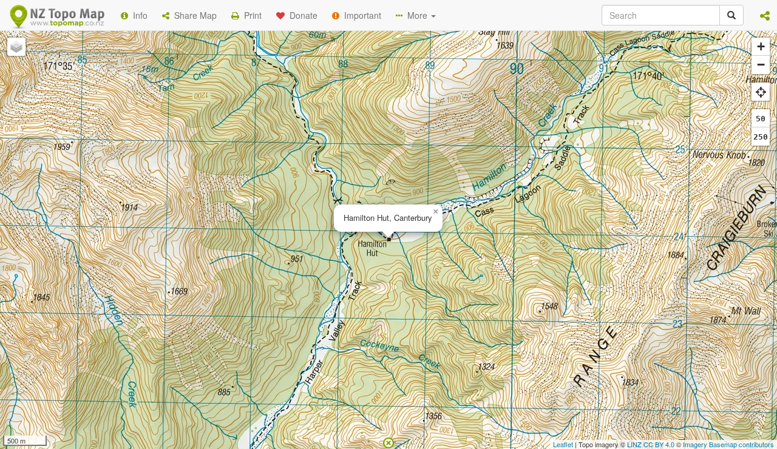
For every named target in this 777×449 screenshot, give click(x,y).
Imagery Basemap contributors (728, 444)
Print (250, 15)
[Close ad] (388, 442)
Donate (301, 15)
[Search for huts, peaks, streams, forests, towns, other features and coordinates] (731, 15)
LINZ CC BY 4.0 (650, 444)
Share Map (193, 15)
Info (138, 15)
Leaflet (563, 444)
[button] (765, 15)
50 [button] (760, 118)
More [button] (416, 15)
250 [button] (760, 136)
